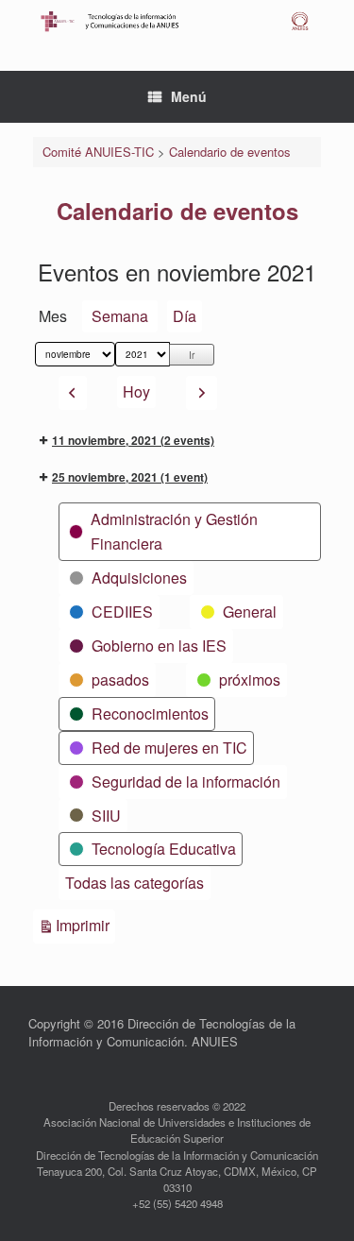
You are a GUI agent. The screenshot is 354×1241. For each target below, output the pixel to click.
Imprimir (85, 924)
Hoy (136, 391)
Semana (120, 316)
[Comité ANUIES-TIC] (177, 21)
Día (184, 316)
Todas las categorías (134, 882)
